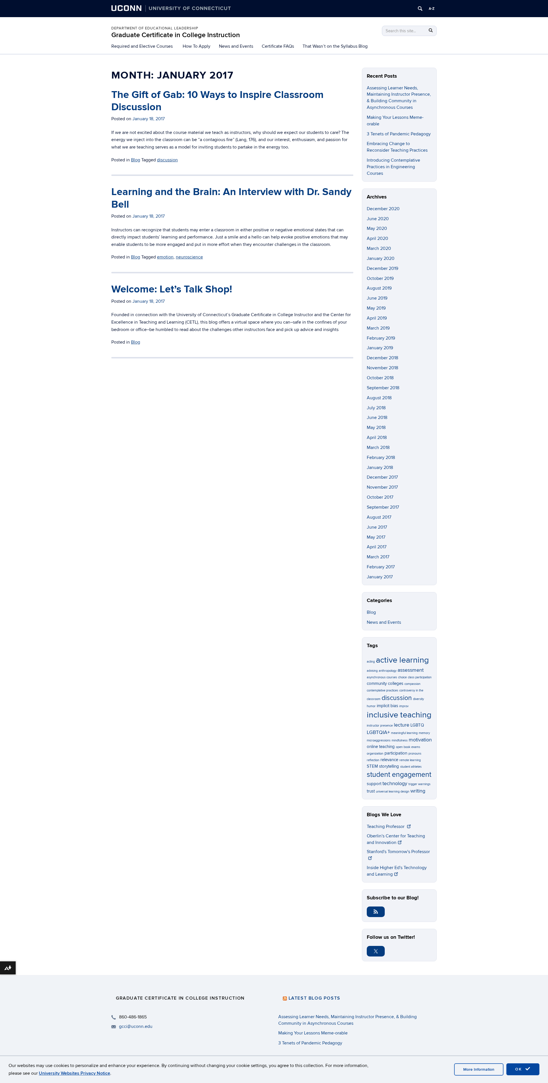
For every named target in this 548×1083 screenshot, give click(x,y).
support (374, 783)
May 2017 (376, 537)
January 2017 (380, 577)
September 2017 (383, 507)
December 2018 (382, 358)
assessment (411, 670)
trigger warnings (419, 784)
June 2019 (377, 298)
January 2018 (380, 467)
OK (519, 1069)
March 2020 (379, 248)
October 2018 (380, 378)
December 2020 (383, 209)
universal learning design (392, 791)
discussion (167, 160)
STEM (372, 766)
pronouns (414, 753)
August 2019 (379, 288)
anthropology (387, 671)
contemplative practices (382, 690)
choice (402, 677)
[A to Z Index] (431, 8)
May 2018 (376, 427)
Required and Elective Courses (142, 46)
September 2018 (383, 388)
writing (417, 791)
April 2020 (377, 238)
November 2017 (382, 487)
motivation (420, 740)
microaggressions (378, 740)
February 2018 (381, 457)
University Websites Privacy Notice (74, 1073)
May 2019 (376, 308)
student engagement (399, 775)
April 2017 (376, 547)
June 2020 (378, 219)
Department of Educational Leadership (154, 28)
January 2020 (380, 258)
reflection (373, 760)
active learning (402, 660)
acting (371, 661)
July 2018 (376, 408)
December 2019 (382, 268)
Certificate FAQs (278, 46)
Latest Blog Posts (315, 998)
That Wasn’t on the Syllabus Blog (335, 46)
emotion (165, 257)
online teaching (381, 746)
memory (424, 733)
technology (394, 783)
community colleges (385, 683)
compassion (412, 684)
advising (372, 671)
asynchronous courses (382, 677)
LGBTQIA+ (378, 732)
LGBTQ (417, 725)
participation (395, 753)
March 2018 (378, 447)
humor (371, 706)
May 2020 (377, 228)
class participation (420, 677)
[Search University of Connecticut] (420, 8)
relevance (389, 759)
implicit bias (387, 705)
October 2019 (380, 278)
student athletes (411, 767)
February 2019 (381, 338)
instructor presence (380, 725)
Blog (135, 160)
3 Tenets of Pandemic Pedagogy (399, 134)
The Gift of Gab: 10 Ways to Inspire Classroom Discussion (217, 101)
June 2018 (377, 417)
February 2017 (381, 567)
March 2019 (378, 328)
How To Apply (196, 46)
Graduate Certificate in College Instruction (175, 35)
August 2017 (379, 517)
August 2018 (379, 398)
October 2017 (380, 497)
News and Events (236, 46)
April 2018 (377, 437)
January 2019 (380, 348)
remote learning (410, 760)
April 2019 (377, 318)
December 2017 (382, 477)
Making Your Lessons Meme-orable (313, 1033)
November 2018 (382, 368)
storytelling (389, 766)
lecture (401, 725)
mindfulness (400, 740)
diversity (418, 699)
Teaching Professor (386, 826)
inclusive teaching (399, 715)
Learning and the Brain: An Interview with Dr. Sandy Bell (231, 198)
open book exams (408, 747)
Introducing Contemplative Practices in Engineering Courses (393, 166)
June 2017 (377, 527)
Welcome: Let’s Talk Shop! (171, 289)
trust (371, 791)
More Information (478, 1069)
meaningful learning (404, 733)
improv (403, 706)
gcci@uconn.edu (135, 1026)
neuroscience (189, 257)
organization (375, 753)
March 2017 (378, 557)
